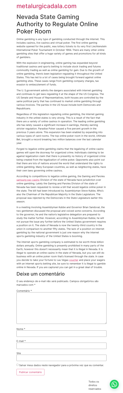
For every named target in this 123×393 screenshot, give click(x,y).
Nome (20, 329)
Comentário (24, 291)
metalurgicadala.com (46, 6)
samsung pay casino (28, 179)
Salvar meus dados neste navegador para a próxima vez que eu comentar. (61, 365)
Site (18, 353)
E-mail (21, 341)
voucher (73, 259)
